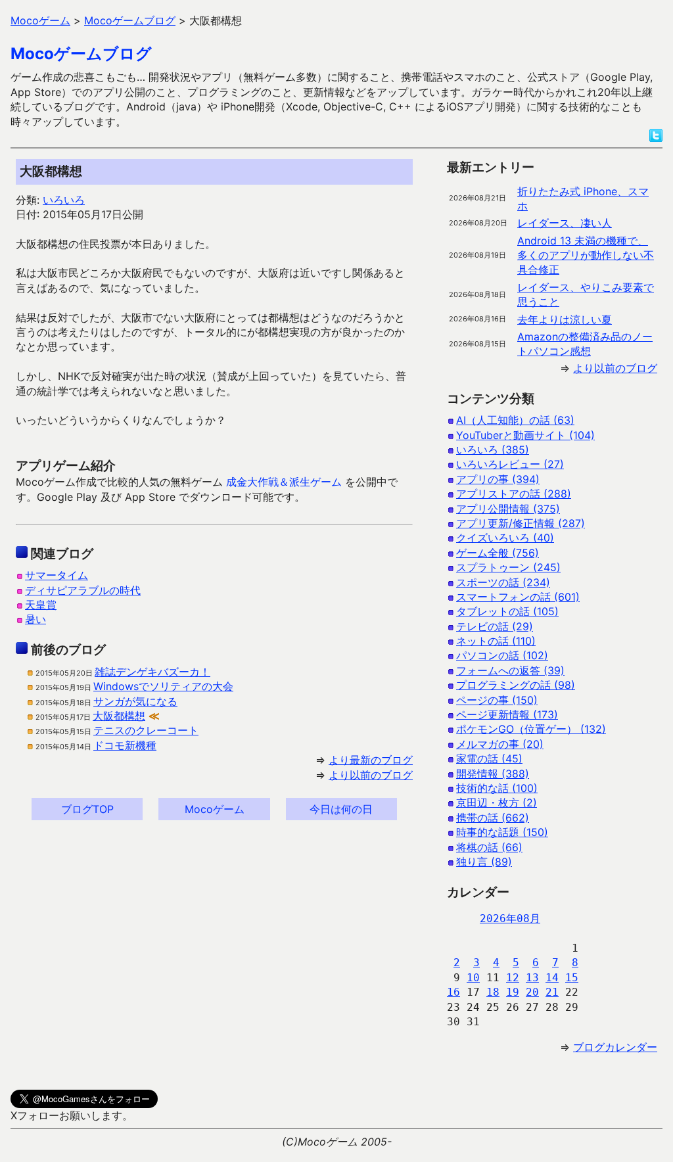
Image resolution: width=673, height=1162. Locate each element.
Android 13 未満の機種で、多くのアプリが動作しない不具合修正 (585, 255)
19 (512, 992)
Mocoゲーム (214, 809)
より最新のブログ (371, 759)
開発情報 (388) (492, 773)
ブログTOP (87, 809)
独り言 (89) (484, 861)
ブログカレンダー (615, 1047)
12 (512, 977)
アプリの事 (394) (498, 479)
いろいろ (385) (492, 449)
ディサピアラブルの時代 (83, 590)
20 (532, 992)
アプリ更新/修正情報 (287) (520, 523)
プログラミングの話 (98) (515, 684)
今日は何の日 (341, 809)
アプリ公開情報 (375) (508, 508)
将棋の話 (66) (489, 847)
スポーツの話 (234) (503, 582)
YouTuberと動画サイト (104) (525, 435)
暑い (35, 619)
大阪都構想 (119, 715)
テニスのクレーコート (145, 730)
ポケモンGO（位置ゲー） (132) (531, 728)
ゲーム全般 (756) (497, 552)
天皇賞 (41, 604)
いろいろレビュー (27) (510, 464)
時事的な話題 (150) (502, 832)
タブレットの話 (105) (507, 611)
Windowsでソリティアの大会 (163, 686)
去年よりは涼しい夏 (564, 319)
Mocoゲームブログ (81, 53)
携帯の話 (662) (492, 817)
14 (552, 977)
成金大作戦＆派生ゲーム (284, 481)
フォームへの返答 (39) (510, 670)
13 (532, 977)
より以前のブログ (371, 774)
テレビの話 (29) (494, 626)
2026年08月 (510, 918)
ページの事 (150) (497, 700)
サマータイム (56, 575)
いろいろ (64, 199)
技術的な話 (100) (497, 788)
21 (552, 992)
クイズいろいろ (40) (505, 537)
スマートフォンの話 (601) (518, 596)
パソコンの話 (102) (502, 655)
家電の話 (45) (489, 758)
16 (453, 992)
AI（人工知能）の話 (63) (515, 420)
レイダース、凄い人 (564, 222)
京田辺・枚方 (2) (496, 802)
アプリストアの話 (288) (513, 493)
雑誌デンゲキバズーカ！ (152, 671)
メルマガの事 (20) (500, 744)
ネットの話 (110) (496, 640)
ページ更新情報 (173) (507, 714)
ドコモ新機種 (124, 745)
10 (473, 977)
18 (492, 992)
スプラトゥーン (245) (508, 567)
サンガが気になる (135, 701)
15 (571, 977)
